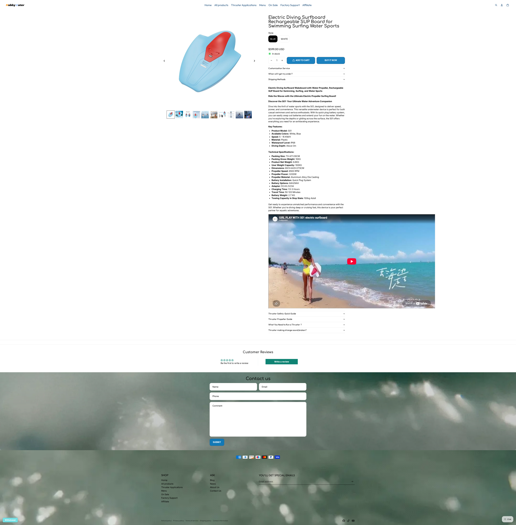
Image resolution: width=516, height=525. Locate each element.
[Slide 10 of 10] (248, 114)
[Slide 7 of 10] (222, 114)
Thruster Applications (172, 487)
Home (164, 480)
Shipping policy (205, 521)
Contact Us (215, 490)
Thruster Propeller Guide (280, 319)
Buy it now (331, 60)
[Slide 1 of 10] (170, 114)
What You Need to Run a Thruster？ (285, 324)
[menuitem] (208, 5)
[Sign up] (352, 481)
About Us (214, 487)
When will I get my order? (280, 73)
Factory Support (169, 498)
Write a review (281, 361)
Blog (212, 480)
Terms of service (191, 521)
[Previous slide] (163, 61)
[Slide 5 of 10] (205, 114)
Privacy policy (178, 521)
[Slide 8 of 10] (231, 114)
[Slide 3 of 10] (188, 114)
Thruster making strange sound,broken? (287, 330)
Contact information (220, 521)
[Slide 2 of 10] (179, 114)
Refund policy (166, 521)
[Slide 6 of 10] (213, 114)
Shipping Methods (276, 79)
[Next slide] (255, 61)
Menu (164, 490)
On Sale (165, 494)
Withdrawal (10, 520)
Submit (217, 442)
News (213, 483)
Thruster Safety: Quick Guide (282, 313)
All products (167, 483)
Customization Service (279, 68)
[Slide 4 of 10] (196, 114)
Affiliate (165, 501)
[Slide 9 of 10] (239, 114)
